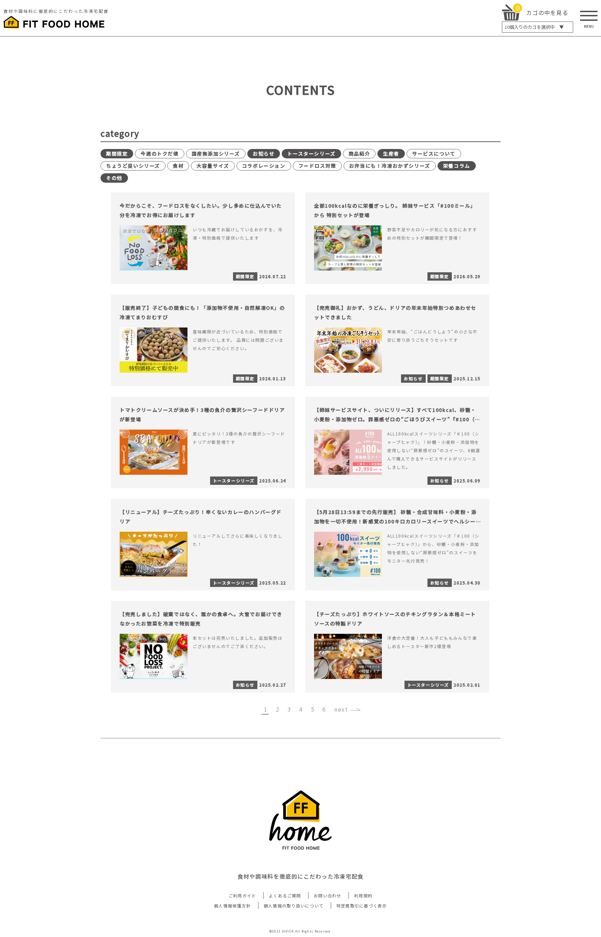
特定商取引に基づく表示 (361, 906)
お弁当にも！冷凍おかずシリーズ (389, 165)
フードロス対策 (317, 165)
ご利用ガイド (242, 895)
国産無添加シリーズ (216, 153)
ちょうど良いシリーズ (133, 165)
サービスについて (434, 153)
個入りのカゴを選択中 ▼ (534, 27)
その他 (114, 177)
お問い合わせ (328, 895)
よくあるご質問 (285, 895)
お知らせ (263, 153)
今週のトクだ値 (159, 153)
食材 (178, 165)
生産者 (391, 153)
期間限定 (117, 153)
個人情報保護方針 (232, 906)
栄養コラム (456, 165)
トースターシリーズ (311, 153)
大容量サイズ (213, 165)
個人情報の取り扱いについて (294, 906)
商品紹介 (359, 153)
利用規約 (363, 895)
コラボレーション (264, 165)
